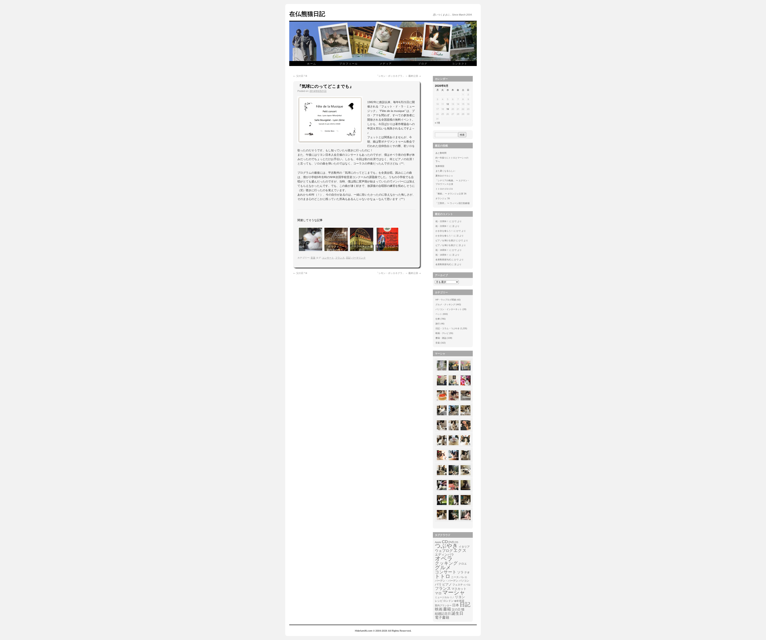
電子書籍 (442, 617)
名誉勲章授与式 (443, 259)
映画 (438, 609)
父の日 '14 (300, 75)
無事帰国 (439, 166)
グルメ (443, 567)
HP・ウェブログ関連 (445, 299)
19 (447, 108)
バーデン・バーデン (446, 580)
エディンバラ (444, 554)
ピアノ (447, 584)
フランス (340, 257)
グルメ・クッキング (445, 304)
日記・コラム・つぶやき (447, 328)
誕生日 (457, 613)
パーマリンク (358, 257)
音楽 (313, 257)
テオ (467, 572)
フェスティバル (461, 584)
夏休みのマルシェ (444, 175)
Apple (438, 542)
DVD (451, 542)
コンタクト (460, 63)
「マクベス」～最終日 (362, 248)
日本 (455, 605)
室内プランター (443, 605)
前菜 (461, 600)
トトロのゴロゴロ (444, 189)
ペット (438, 314)
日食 (302, 246)
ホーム (311, 63)
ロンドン (448, 601)
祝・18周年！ (442, 250)
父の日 (456, 609)
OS (456, 542)
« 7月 (437, 123)
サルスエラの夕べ (387, 246)
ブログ (422, 63)
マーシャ (453, 592)
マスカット (458, 588)
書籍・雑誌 (440, 338)
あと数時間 (440, 153)
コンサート (328, 257)
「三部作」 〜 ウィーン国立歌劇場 (452, 203)
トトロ (442, 576)
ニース (455, 577)
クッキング (446, 563)
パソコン (464, 580)
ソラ (460, 572)
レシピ (439, 600)
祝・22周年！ (442, 221)
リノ (452, 597)
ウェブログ (444, 550)
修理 (456, 601)
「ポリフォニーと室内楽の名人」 (336, 248)
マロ (438, 593)
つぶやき (446, 546)
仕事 (437, 319)
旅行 (437, 323)
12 (447, 103)
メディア (386, 63)
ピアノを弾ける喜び (445, 240)
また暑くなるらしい (445, 171)
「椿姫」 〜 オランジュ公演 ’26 (450, 193)
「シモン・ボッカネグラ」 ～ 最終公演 (398, 75)
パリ (438, 584)
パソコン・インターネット (448, 309)
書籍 (447, 609)
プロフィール (348, 63)
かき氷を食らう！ (444, 231)
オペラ (444, 558)
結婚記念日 (443, 613)
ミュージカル (442, 597)
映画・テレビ (442, 333)
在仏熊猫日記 (307, 13)
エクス (460, 550)
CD (445, 542)
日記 (348, 257)
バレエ (463, 577)
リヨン (460, 597)
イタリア (464, 546)
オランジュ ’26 (442, 198)
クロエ (462, 563)
